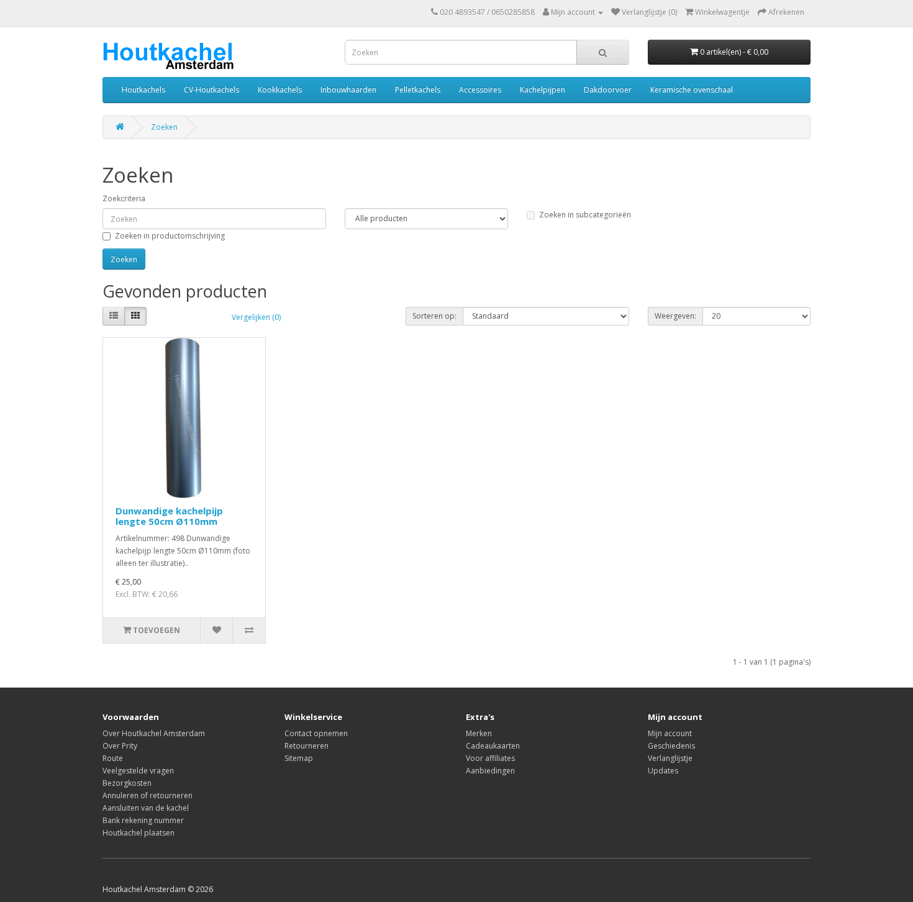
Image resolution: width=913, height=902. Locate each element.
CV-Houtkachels (211, 89)
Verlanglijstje (670, 758)
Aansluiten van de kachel (145, 808)
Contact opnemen (316, 733)
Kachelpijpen (542, 89)
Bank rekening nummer (143, 820)
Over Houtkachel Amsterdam (153, 733)
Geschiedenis (671, 745)
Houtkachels (143, 89)
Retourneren (306, 745)
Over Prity (119, 745)
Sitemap (298, 758)
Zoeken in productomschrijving (170, 235)
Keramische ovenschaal (691, 89)
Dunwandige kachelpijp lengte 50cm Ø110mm (169, 515)
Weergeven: (675, 316)
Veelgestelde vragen (138, 770)
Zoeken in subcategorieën (585, 214)
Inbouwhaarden (348, 89)
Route (112, 758)
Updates (663, 770)
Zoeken (164, 127)
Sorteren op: (434, 316)
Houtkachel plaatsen (138, 832)
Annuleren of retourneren (147, 795)
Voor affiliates (490, 758)
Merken (479, 733)
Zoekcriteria (123, 198)
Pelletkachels (417, 89)
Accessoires (480, 89)
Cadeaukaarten (493, 745)
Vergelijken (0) (256, 317)
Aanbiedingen (490, 770)
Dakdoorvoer (608, 89)
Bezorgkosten (127, 783)
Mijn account (670, 733)
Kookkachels (280, 89)
